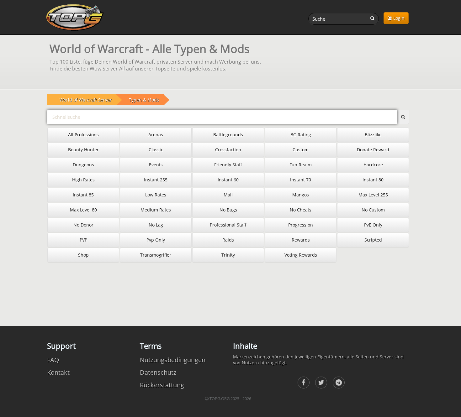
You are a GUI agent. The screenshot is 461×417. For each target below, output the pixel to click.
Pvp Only (155, 240)
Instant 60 (228, 180)
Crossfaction (228, 150)
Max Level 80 (83, 210)
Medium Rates (155, 210)
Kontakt (58, 372)
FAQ (53, 360)
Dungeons (83, 165)
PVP (83, 240)
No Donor (83, 225)
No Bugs (228, 210)
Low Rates (155, 195)
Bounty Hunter (83, 150)
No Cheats (300, 210)
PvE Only (373, 225)
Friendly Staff (228, 165)
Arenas (155, 135)
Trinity (228, 255)
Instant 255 (155, 180)
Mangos (300, 195)
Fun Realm (300, 165)
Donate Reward (373, 150)
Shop (83, 255)
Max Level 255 (373, 195)
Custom (301, 150)
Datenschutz (158, 372)
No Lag (156, 225)
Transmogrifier (155, 255)
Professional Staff (228, 225)
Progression (300, 225)
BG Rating (300, 135)
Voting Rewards (300, 255)
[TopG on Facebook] (303, 382)
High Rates (83, 180)
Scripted (373, 240)
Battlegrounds (228, 135)
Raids (228, 240)
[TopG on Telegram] (338, 382)
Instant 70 (300, 180)
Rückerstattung (162, 385)
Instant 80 (373, 180)
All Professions (83, 135)
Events (156, 165)
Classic (156, 150)
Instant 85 (83, 195)
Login (398, 18)
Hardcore (373, 165)
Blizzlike (373, 135)
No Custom (373, 210)
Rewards (301, 240)
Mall (228, 195)
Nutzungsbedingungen (172, 360)
